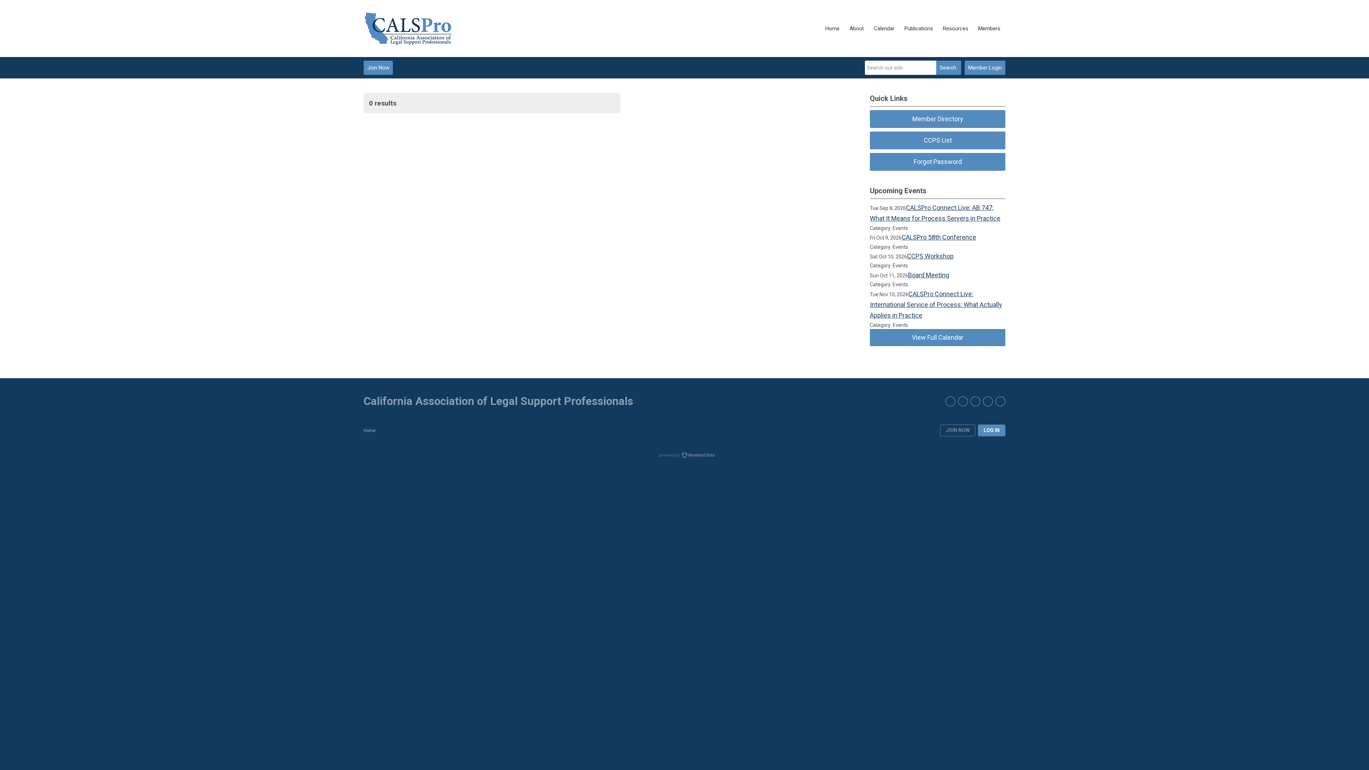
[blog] (950, 401)
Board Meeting (928, 275)
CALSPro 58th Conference (939, 237)
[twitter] (975, 401)
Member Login (985, 68)
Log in (992, 430)
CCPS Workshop (930, 256)
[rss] (1000, 401)
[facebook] (988, 401)
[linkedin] (963, 401)
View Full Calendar (937, 337)
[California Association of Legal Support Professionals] (408, 28)
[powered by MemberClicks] (684, 456)
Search (948, 68)
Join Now (378, 68)
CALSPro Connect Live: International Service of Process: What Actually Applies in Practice (936, 304)
